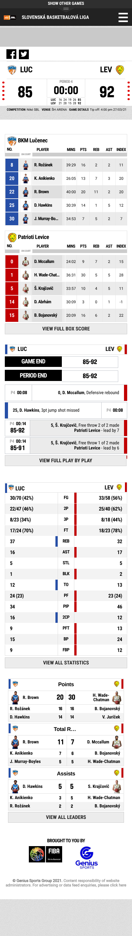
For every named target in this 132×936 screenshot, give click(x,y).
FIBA (45, 857)
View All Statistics (66, 663)
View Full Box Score (66, 329)
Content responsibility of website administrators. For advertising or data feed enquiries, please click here (66, 882)
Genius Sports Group (86, 857)
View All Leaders (66, 817)
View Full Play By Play (65, 460)
